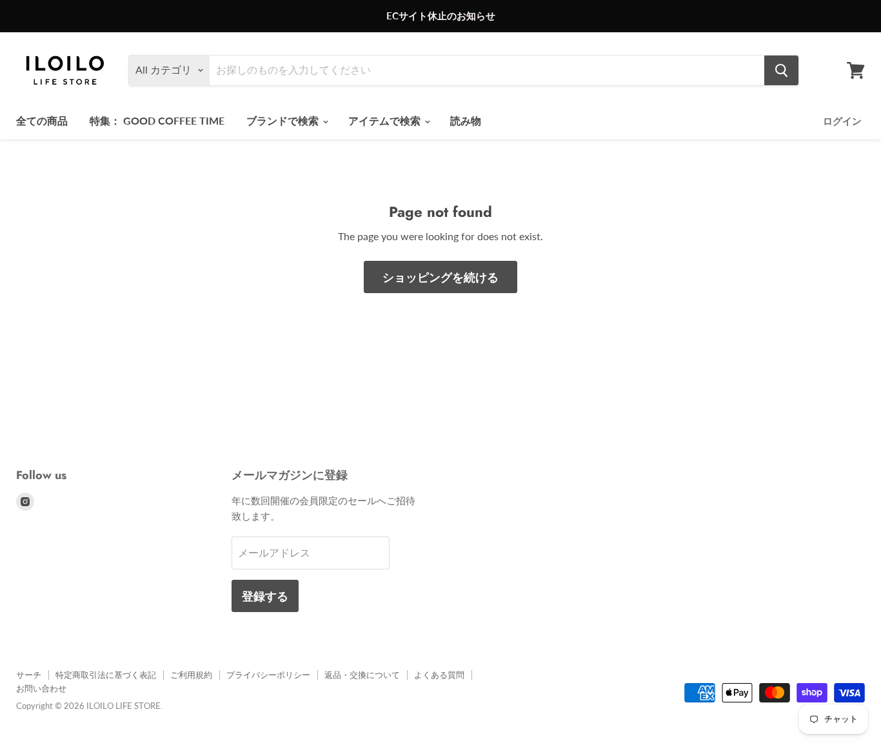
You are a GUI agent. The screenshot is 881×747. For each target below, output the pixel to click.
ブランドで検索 (283, 120)
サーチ (28, 675)
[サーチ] (781, 70)
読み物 (465, 120)
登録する (265, 596)
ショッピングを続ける (440, 277)
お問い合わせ (41, 688)
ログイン (842, 121)
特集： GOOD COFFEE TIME (157, 120)
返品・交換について (362, 675)
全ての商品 (42, 120)
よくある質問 (439, 675)
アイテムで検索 (385, 120)
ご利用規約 (191, 675)
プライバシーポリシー (268, 675)
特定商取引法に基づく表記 (105, 675)
